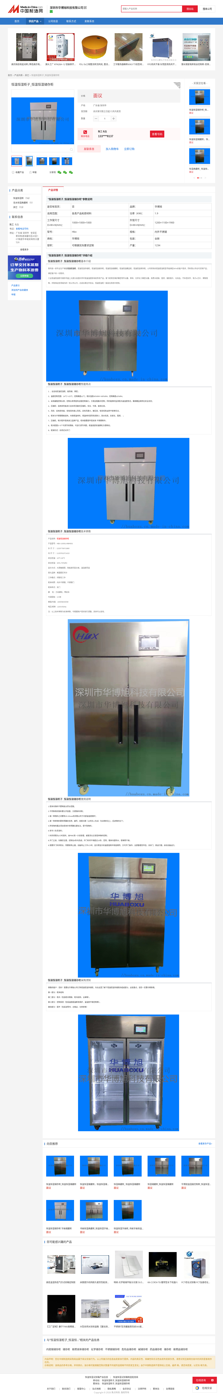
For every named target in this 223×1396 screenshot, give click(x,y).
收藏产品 (19, 172)
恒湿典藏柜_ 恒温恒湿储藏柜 (202, 168)
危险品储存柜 (129, 1349)
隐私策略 (111, 1388)
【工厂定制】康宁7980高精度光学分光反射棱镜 (68, 1326)
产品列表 (18, 75)
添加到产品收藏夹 (19, 290)
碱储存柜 (143, 1349)
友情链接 (170, 1388)
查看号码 (157, 134)
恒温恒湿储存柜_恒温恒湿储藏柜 (204, 109)
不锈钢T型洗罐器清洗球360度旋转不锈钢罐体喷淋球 (138, 1326)
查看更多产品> (205, 1143)
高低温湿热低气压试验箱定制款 (60, 1282)
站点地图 (96, 1388)
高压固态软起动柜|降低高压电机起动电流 (30, 64)
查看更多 (24, 249)
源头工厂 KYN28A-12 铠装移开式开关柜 (63, 64)
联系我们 (66, 1388)
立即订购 (129, 149)
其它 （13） (19, 207)
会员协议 (127, 1388)
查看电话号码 (22, 228)
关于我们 (51, 1388)
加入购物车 (112, 149)
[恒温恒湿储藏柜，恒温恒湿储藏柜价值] (199, 126)
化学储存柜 (97, 1349)
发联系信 (89, 149)
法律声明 (142, 1388)
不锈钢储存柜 (112, 1349)
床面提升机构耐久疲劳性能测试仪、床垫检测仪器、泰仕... (107, 1282)
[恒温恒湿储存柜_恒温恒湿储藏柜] (199, 97)
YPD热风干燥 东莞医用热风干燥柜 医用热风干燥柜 (170, 64)
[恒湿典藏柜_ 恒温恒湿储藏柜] (199, 156)
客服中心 (81, 1388)
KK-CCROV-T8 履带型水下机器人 (163, 1282)
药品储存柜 (156, 1349)
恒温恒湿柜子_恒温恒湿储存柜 (116, 1380)
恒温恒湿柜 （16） (22, 198)
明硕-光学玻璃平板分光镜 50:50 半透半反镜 (134, 1282)
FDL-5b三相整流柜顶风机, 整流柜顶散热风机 (100, 64)
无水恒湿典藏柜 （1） (23, 202)
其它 (27, 75)
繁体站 (156, 1388)
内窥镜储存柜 (53, 1349)
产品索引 (15, 285)
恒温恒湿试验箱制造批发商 (125, 1377)
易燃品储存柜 (180, 1349)
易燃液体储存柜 (80, 1349)
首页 (10, 75)
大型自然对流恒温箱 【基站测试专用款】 (99, 1326)
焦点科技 (116, 1392)
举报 (34, 172)
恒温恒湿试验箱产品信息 (96, 1377)
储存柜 (66, 1349)
